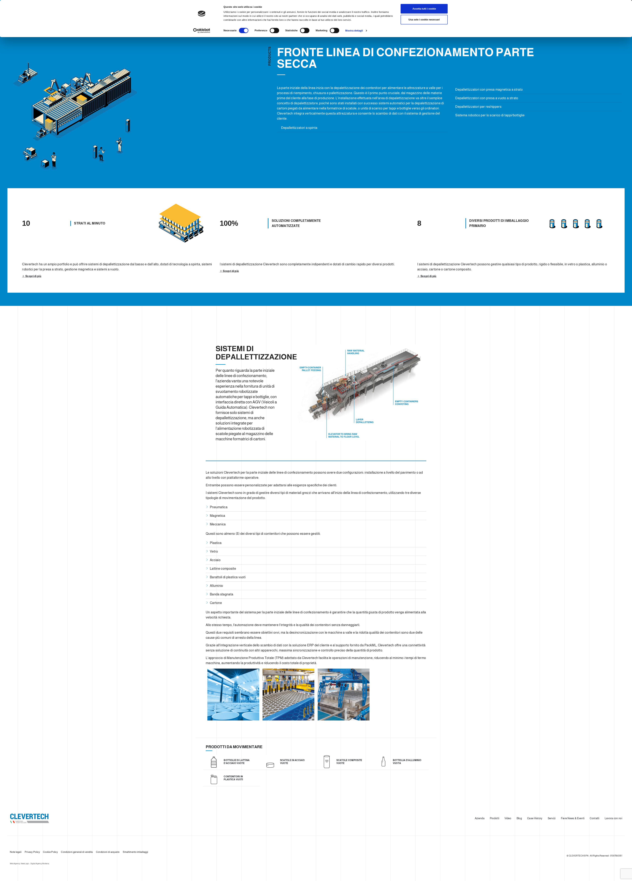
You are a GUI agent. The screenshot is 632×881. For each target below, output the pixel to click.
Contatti (594, 818)
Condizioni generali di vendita (77, 852)
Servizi (552, 818)
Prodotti (494, 818)
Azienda (480, 818)
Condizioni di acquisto (108, 852)
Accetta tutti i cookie (424, 8)
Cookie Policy (50, 852)
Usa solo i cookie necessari (424, 19)
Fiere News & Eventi (573, 818)
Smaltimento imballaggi (135, 852)
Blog (519, 818)
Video (507, 818)
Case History (534, 818)
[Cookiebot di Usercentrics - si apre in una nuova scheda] (201, 30)
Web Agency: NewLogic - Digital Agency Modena (29, 864)
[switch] (274, 30)
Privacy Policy (32, 852)
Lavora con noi (613, 818)
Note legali (15, 852)
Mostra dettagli (354, 30)
